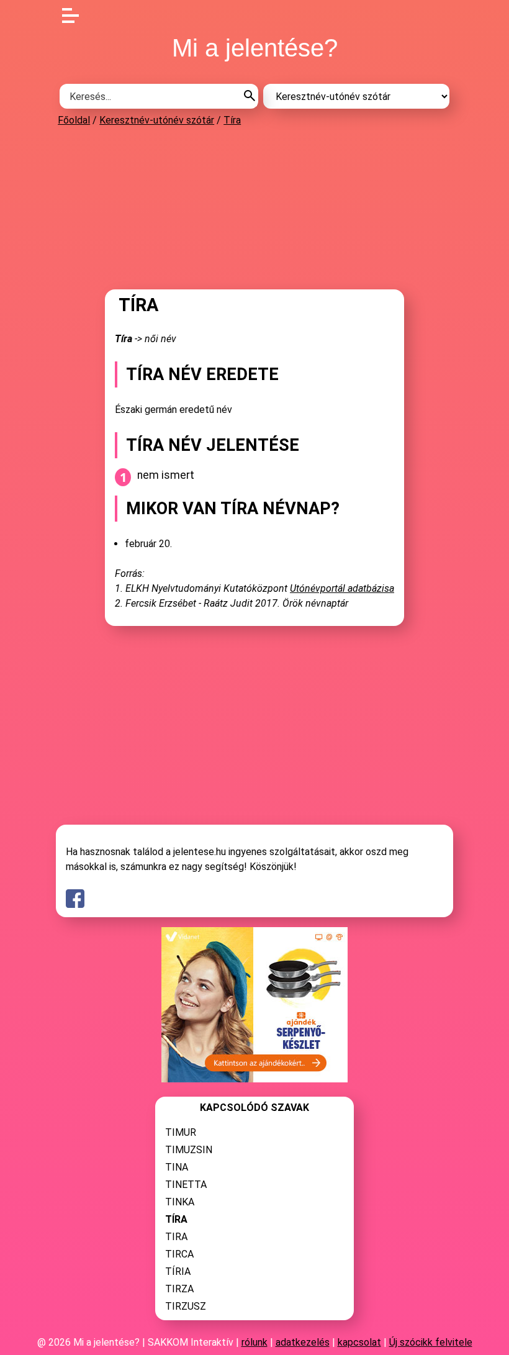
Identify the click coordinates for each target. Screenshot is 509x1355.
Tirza (179, 1289)
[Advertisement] (254, 207)
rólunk (254, 1342)
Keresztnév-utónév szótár (156, 120)
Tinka (179, 1202)
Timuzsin (188, 1150)
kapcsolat (359, 1342)
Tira (176, 1237)
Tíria (178, 1271)
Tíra (232, 120)
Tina (176, 1167)
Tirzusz (185, 1306)
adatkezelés (303, 1342)
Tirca (179, 1254)
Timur (180, 1132)
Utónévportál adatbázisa (342, 588)
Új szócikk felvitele (430, 1342)
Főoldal (74, 120)
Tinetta (186, 1184)
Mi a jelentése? (255, 47)
